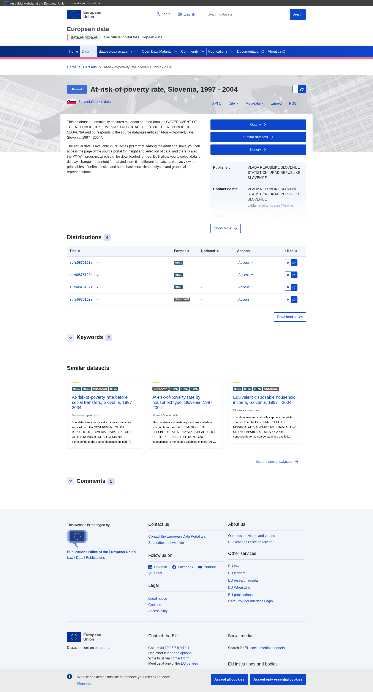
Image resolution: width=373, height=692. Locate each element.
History (255, 149)
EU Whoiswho (239, 587)
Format (180, 251)
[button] (86, 3)
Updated (208, 251)
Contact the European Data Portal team (178, 536)
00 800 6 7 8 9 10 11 (175, 648)
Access (244, 262)
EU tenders (236, 573)
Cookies (154, 605)
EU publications (240, 595)
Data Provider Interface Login (250, 601)
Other (158, 573)
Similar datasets (255, 137)
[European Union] (105, 637)
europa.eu (102, 648)
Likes (289, 251)
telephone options (177, 653)
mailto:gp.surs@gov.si (276, 205)
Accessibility (158, 611)
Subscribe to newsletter (166, 542)
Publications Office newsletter (250, 542)
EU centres (189, 663)
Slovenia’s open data (94, 102)
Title (73, 251)
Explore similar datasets (277, 461)
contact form (180, 658)
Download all (287, 317)
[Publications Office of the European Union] (105, 538)
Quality (255, 124)
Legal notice (157, 598)
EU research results (243, 580)
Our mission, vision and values (251, 536)
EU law (233, 566)
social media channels (267, 648)
